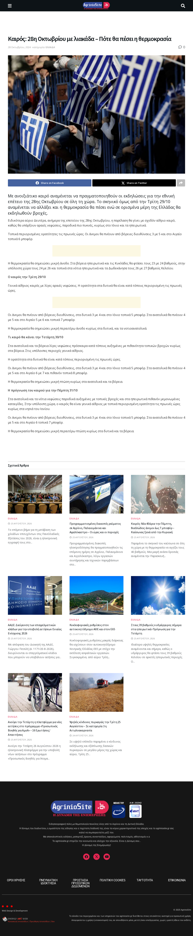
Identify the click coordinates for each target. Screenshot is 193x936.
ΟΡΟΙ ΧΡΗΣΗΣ (16, 880)
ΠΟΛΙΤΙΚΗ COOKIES (112, 880)
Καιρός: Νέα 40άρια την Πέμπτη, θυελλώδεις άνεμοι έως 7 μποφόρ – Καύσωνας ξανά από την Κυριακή (152, 528)
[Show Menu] (9, 5)
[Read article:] (35, 494)
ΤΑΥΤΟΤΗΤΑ (145, 880)
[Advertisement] (96, 22)
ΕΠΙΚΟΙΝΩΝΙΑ (176, 880)
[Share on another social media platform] (181, 182)
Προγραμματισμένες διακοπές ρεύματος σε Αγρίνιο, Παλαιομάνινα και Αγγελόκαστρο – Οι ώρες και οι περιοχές (95, 528)
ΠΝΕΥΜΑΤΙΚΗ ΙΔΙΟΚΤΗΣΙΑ (48, 881)
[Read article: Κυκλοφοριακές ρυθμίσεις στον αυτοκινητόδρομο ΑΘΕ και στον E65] (97, 595)
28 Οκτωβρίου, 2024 (19, 47)
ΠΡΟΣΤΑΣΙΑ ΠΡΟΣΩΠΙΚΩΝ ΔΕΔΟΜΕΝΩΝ (80, 883)
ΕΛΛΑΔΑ (50, 47)
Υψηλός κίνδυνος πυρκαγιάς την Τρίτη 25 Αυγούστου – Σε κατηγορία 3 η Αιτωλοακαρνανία (95, 726)
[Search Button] (183, 5)
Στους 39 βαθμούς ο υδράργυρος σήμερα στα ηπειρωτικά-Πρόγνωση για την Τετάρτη (156, 629)
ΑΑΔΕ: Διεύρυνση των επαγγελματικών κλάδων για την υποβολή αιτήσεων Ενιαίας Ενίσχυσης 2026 (35, 629)
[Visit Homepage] (96, 5)
